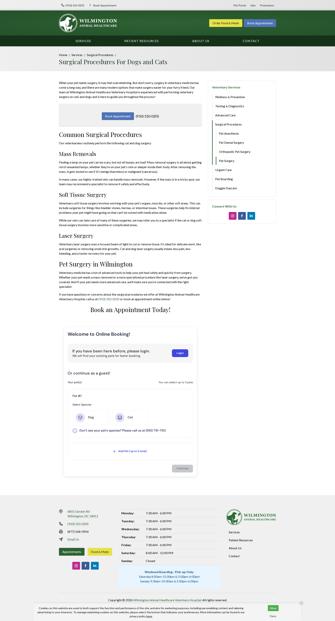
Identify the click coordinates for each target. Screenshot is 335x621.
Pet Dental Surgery (231, 142)
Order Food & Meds (225, 23)
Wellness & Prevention (230, 97)
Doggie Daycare (226, 188)
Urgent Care (223, 170)
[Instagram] (233, 216)
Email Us (73, 539)
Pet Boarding (224, 179)
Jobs (253, 5)
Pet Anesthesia (229, 133)
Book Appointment (260, 23)
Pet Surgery (226, 161)
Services (83, 41)
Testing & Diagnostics (229, 106)
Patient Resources (141, 41)
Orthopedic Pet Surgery (234, 151)
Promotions (267, 5)
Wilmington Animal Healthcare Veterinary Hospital (167, 600)
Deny (273, 616)
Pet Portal (239, 5)
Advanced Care (225, 115)
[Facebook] (242, 216)
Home (63, 55)
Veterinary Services (226, 87)
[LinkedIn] (251, 216)
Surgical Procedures (100, 55)
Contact (251, 41)
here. (149, 616)
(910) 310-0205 (147, 116)
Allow (273, 608)
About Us (200, 41)
